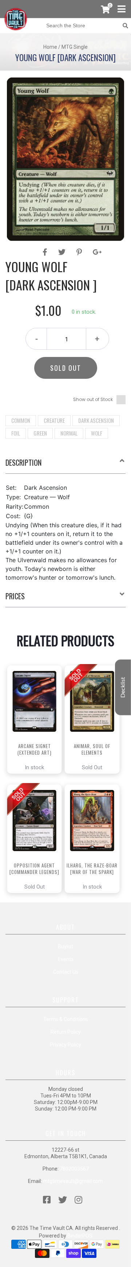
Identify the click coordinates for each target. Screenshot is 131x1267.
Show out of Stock (93, 399)
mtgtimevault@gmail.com (73, 1181)
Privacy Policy (65, 1045)
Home (50, 47)
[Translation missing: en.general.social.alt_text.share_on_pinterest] (80, 252)
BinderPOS (79, 1236)
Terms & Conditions (65, 1019)
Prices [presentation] (15, 596)
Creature (54, 420)
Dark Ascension (96, 420)
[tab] (65, 465)
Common (20, 420)
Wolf (96, 433)
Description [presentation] (23, 462)
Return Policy (66, 1032)
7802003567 (74, 1169)
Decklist (123, 687)
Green (40, 433)
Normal (69, 433)
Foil (15, 433)
